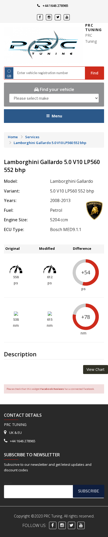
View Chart (96, 369)
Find (94, 72)
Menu (57, 115)
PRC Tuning (93, 27)
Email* (8, 483)
